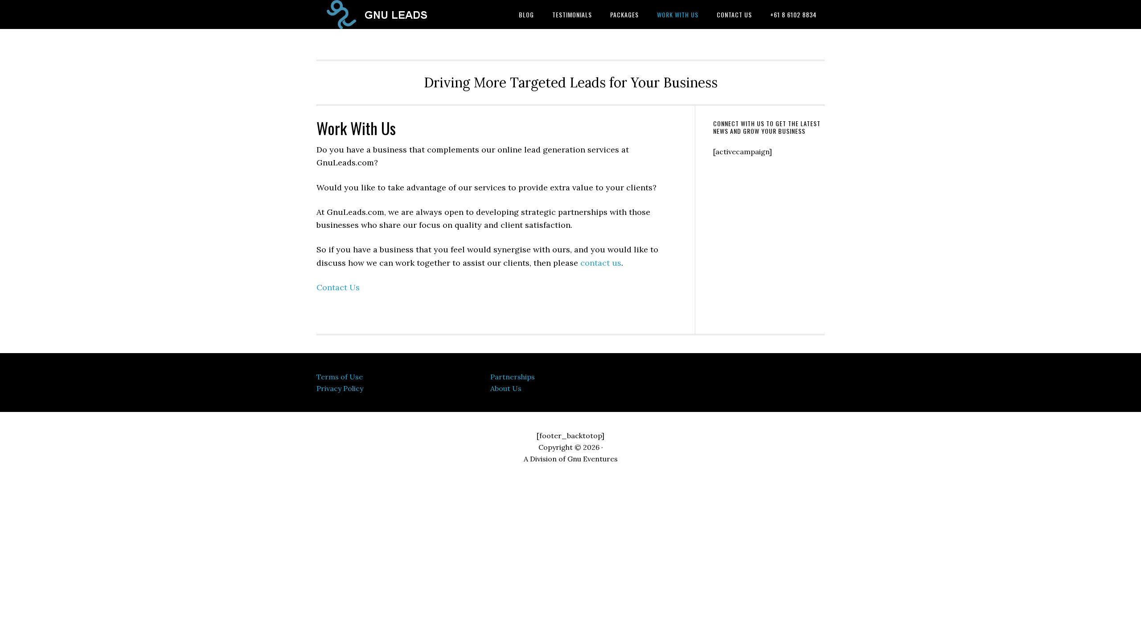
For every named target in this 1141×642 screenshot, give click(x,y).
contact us (600, 263)
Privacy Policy (339, 388)
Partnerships (512, 376)
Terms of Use (339, 376)
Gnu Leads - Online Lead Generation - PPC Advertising (387, 14)
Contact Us (338, 287)
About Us (505, 388)
